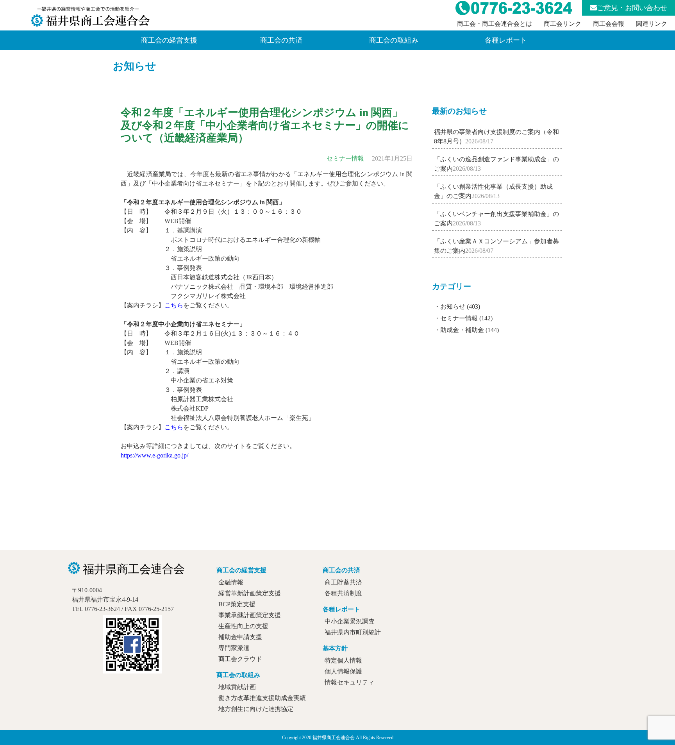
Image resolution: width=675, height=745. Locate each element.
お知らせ (134, 66)
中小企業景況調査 (350, 621)
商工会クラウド (240, 659)
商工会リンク (562, 23)
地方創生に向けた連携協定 (255, 709)
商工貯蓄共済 (343, 582)
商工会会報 (608, 23)
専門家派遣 (234, 648)
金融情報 (230, 582)
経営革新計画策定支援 (249, 593)
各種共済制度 (343, 593)
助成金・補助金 (462, 330)
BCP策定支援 (236, 604)
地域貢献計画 (237, 687)
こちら (173, 305)
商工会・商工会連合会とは (494, 23)
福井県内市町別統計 (353, 632)
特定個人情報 (343, 660)
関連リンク (651, 23)
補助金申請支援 (240, 637)
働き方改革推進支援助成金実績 (262, 698)
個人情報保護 (343, 671)
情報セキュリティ (350, 682)
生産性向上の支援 (243, 626)
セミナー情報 (459, 318)
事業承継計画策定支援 (249, 615)
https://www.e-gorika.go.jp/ (154, 455)
